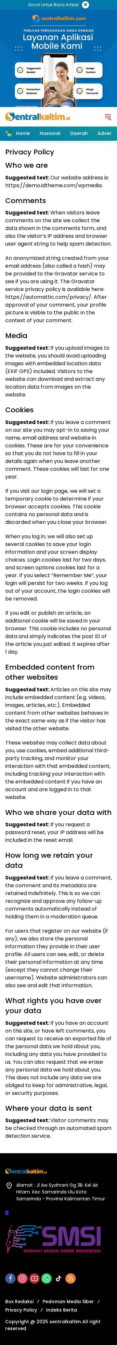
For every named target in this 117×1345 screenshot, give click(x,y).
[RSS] (70, 1278)
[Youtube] (34, 1278)
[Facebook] (10, 1278)
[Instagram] (22, 1278)
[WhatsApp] (46, 1278)
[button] (108, 117)
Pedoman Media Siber (68, 1301)
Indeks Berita (61, 1310)
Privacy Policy (21, 1310)
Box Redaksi (19, 1301)
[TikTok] (58, 1278)
